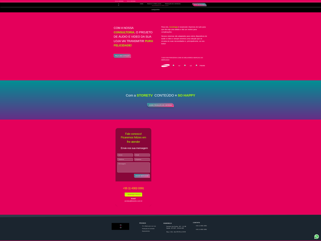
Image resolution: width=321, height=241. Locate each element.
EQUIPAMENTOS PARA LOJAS (160, 5)
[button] (163, 10)
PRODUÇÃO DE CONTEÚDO (173, 3)
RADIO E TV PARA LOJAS (154, 3)
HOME (141, 3)
